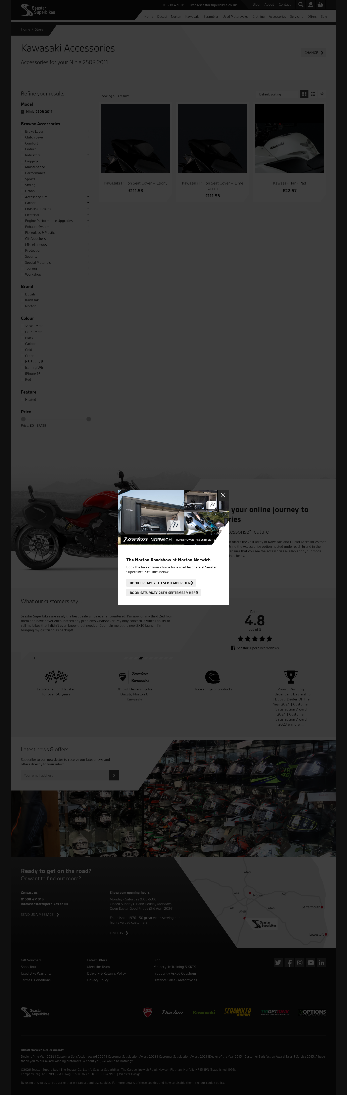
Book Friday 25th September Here (161, 583)
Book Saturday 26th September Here (164, 592)
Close (223, 495)
